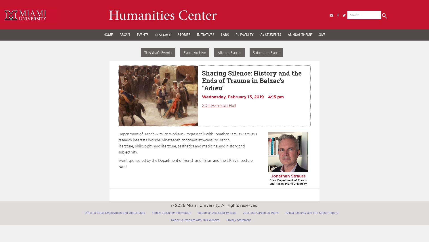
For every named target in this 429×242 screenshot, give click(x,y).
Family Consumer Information (171, 213)
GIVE (322, 34)
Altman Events (229, 52)
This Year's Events (158, 52)
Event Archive (195, 52)
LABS (225, 34)
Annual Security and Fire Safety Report (312, 213)
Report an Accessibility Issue (217, 213)
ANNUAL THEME (300, 34)
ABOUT (125, 34)
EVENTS (143, 34)
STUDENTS (270, 34)
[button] (125, 35)
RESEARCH (163, 35)
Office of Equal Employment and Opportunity (114, 213)
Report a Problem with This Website (195, 220)
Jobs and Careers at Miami (261, 213)
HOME (108, 34)
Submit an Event (266, 52)
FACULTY (245, 34)
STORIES (184, 34)
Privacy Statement (238, 220)
